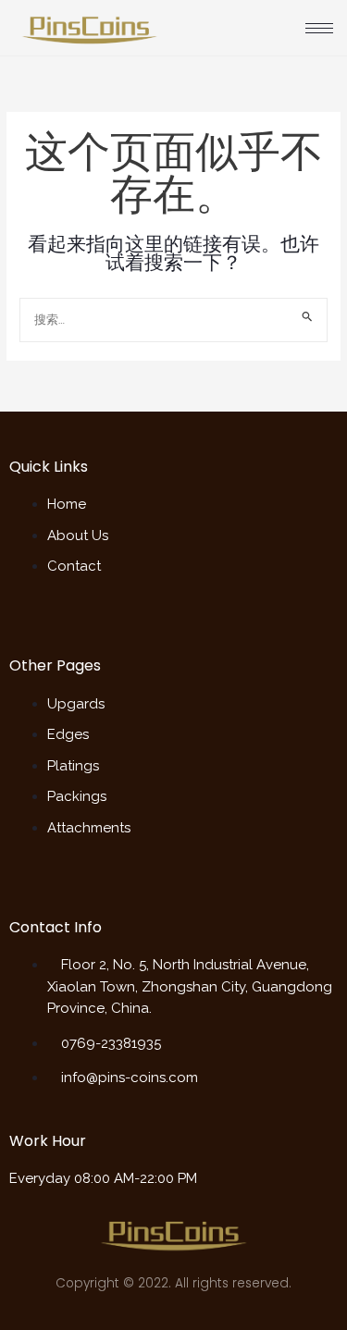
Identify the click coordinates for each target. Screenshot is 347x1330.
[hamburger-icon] (319, 28)
